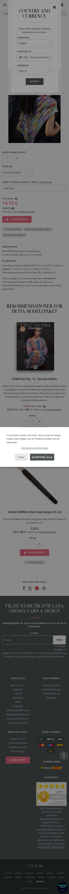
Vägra (21, 457)
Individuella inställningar (34, 448)
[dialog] (34, 447)
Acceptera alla (42, 457)
